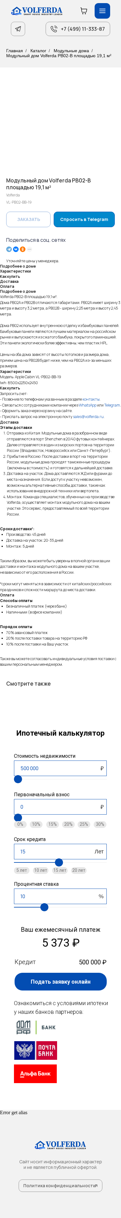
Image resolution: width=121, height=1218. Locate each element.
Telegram (112, 405)
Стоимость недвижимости (44, 756)
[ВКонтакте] (16, 249)
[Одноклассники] (22, 249)
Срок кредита (30, 839)
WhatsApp (87, 405)
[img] (35, 1050)
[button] (61, 981)
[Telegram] (9, 249)
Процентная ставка (36, 884)
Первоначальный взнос (41, 794)
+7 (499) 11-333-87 (83, 28)
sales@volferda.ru (88, 416)
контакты (91, 399)
